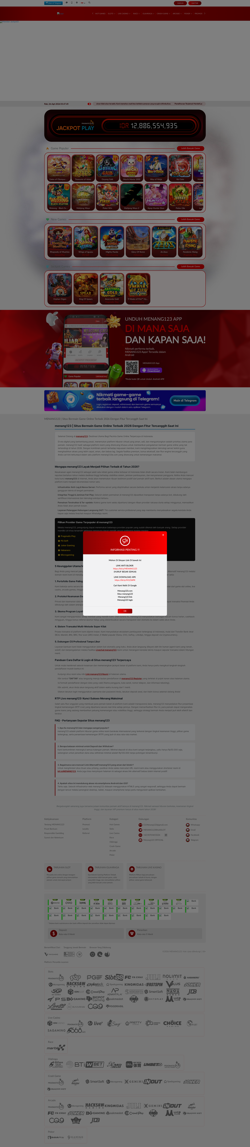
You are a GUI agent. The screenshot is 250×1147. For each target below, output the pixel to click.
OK (125, 611)
